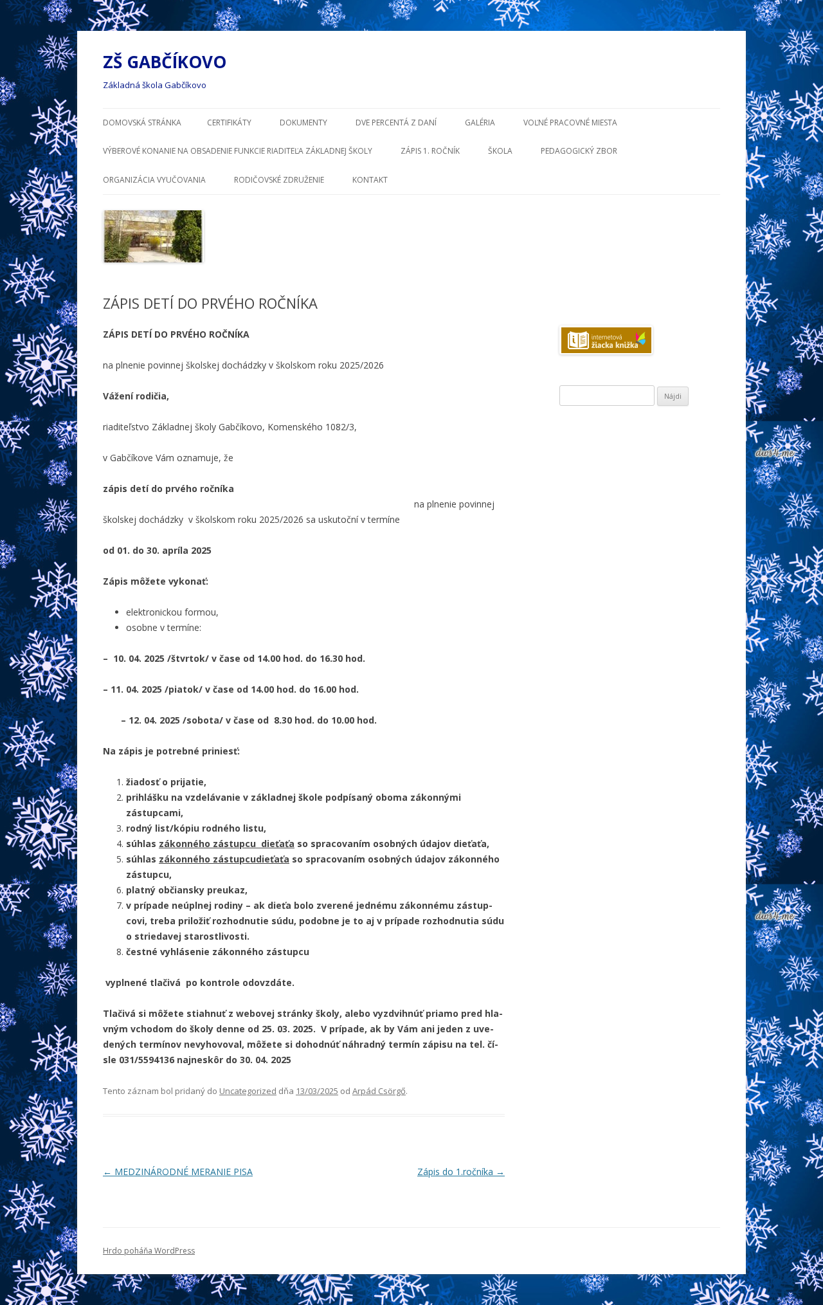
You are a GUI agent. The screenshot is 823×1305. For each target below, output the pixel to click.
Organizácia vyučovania (154, 179)
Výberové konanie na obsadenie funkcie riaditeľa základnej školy (237, 150)
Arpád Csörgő (379, 1091)
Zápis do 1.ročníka (461, 1171)
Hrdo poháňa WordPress (149, 1250)
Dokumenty (303, 122)
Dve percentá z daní (396, 122)
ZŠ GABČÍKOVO (164, 61)
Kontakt (370, 179)
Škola (500, 150)
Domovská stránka (142, 122)
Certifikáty (229, 122)
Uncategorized (247, 1091)
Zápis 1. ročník (430, 150)
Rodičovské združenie (279, 179)
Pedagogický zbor (579, 150)
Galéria (480, 122)
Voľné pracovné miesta (570, 122)
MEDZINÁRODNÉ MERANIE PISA (178, 1171)
